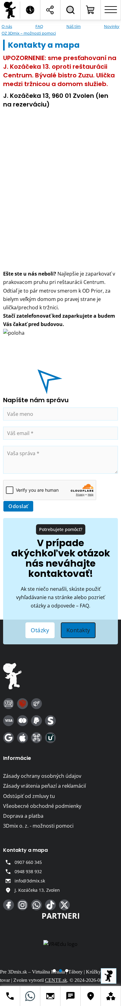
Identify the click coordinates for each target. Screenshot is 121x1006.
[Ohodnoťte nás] (111, 996)
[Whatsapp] (36, 904)
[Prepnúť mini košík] (91, 10)
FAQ (39, 26)
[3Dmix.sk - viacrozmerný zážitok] (12, 677)
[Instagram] (22, 904)
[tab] (54, 970)
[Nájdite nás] (91, 996)
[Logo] (10, 10)
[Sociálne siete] (50, 10)
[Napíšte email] (50, 996)
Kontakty (78, 630)
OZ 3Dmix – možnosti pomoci (29, 33)
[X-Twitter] (64, 904)
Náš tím (73, 26)
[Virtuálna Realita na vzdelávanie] (60, 944)
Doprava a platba (23, 815)
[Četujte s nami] (70, 996)
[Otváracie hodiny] (30, 10)
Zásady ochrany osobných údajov (42, 776)
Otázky (40, 630)
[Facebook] (8, 904)
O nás (7, 26)
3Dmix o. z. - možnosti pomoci (38, 825)
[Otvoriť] (111, 10)
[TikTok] (50, 904)
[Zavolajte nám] (10, 996)
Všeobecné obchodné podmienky (42, 806)
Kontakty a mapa (25, 850)
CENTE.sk (56, 980)
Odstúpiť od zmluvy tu (29, 796)
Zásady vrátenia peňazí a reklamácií (44, 785)
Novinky (111, 26)
